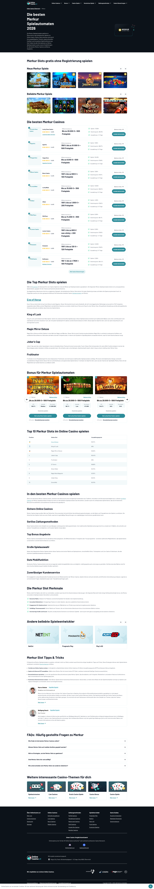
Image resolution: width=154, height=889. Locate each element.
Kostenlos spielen (43, 411)
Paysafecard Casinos (74, 818)
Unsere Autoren (31, 818)
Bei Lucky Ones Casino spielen (43, 416)
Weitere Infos (118, 129)
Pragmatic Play (93, 815)
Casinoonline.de (84, 848)
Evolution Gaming (94, 827)
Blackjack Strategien (116, 818)
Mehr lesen (41, 702)
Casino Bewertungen (119, 3)
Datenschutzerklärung (32, 883)
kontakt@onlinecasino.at (65, 883)
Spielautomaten (76, 293)
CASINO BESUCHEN (118, 134)
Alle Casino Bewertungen (77, 271)
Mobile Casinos (52, 824)
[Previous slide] (121, 68)
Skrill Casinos (72, 824)
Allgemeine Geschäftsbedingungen (48, 883)
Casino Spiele (76, 3)
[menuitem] (57, 3)
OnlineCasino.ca (69, 848)
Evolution (35, 287)
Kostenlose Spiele (89, 3)
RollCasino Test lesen (47, 264)
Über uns (29, 815)
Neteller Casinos (73, 830)
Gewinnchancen (44, 664)
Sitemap (29, 824)
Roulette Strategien (115, 815)
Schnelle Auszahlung (53, 815)
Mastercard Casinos (74, 821)
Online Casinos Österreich (33, 8)
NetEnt (91, 818)
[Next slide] (125, 68)
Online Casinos (56, 3)
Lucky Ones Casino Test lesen (48, 134)
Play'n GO (91, 821)
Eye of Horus (34, 299)
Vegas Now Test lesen (47, 163)
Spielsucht (30, 821)
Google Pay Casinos (73, 827)
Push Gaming (93, 824)
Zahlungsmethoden (103, 3)
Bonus (66, 3)
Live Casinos (51, 818)
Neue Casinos (52, 821)
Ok (150, 886)
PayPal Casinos (72, 815)
